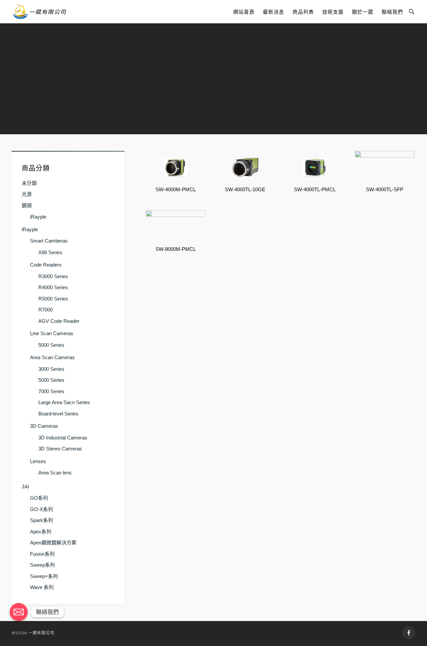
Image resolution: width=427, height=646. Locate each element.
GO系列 (39, 498)
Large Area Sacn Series (64, 402)
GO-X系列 (41, 509)
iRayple (38, 217)
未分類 (29, 183)
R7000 (45, 310)
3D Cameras (44, 426)
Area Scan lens (55, 472)
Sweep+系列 (44, 576)
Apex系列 (40, 531)
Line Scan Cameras (51, 333)
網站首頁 (244, 12)
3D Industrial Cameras (62, 437)
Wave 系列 (42, 587)
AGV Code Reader (58, 321)
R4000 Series (53, 287)
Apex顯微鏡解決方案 (53, 542)
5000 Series (51, 345)
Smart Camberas (49, 241)
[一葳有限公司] (39, 11)
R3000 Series (53, 276)
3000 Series (51, 369)
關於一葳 (362, 12)
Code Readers (46, 265)
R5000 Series (53, 299)
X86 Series (50, 252)
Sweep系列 (42, 565)
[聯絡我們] (19, 612)
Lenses (38, 461)
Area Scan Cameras (52, 357)
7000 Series (51, 391)
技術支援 (333, 12)
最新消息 (273, 12)
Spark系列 (41, 520)
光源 (27, 194)
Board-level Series (58, 413)
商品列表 (303, 12)
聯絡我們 (392, 12)
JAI (25, 486)
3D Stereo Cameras (60, 448)
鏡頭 (27, 205)
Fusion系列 (42, 554)
